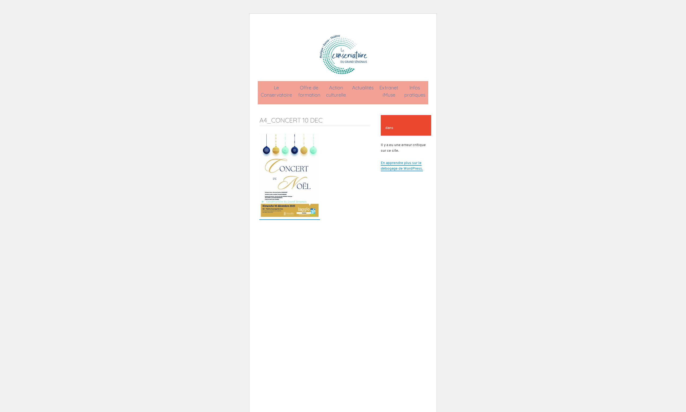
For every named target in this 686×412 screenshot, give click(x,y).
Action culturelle (336, 91)
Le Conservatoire (276, 91)
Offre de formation (309, 91)
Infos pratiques (414, 91)
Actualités (363, 88)
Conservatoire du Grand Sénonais (343, 54)
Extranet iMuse (388, 91)
